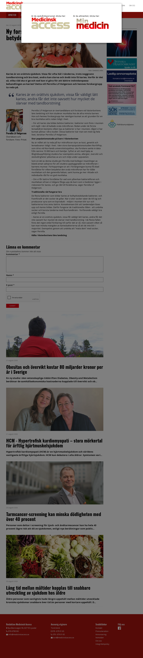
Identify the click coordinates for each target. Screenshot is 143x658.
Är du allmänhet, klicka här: (86, 16)
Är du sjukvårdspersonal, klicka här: (48, 16)
